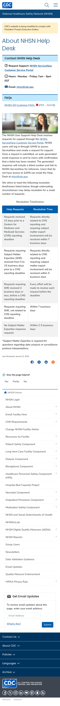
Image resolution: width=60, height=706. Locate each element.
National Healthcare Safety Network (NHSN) (27, 13)
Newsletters (12, 552)
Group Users (13, 544)
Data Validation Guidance (20, 559)
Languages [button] (9, 663)
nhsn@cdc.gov (25, 87)
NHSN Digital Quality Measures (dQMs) (28, 529)
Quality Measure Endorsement (23, 574)
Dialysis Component (17, 459)
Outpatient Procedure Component (25, 500)
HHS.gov (6, 699)
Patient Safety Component (20, 444)
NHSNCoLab (13, 522)
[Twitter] (10, 692)
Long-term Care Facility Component (26, 451)
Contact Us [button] (9, 636)
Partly (16, 381)
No (25, 381)
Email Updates (14, 566)
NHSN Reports (14, 537)
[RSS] (42, 692)
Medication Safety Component (22, 507)
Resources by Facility (17, 436)
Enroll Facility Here (16, 414)
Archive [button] (7, 672)
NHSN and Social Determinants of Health (29, 514)
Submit (47, 624)
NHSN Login (13, 399)
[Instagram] (15, 692)
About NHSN (13, 407)
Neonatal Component (18, 492)
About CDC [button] (9, 645)
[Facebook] (4, 692)
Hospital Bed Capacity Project (22, 485)
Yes (6, 381)
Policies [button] (7, 654)
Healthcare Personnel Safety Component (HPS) (29, 475)
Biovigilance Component (19, 466)
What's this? (14, 623)
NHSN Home (15, 392)
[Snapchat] (37, 692)
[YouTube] (26, 692)
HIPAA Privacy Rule (17, 581)
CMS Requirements (16, 421)
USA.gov (18, 699)
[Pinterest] (32, 692)
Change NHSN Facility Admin (22, 429)
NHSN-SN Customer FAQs (29, 105)
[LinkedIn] (21, 692)
